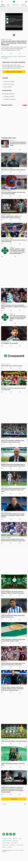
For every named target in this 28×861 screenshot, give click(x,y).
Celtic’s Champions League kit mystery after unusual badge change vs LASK (13, 640)
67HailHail (3, 303)
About (10, 838)
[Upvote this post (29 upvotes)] (2, 794)
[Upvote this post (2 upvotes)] (2, 256)
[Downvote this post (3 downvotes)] (11, 595)
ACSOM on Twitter (9, 96)
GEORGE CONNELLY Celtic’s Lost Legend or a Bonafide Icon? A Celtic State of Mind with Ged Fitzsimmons (17, 251)
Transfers (23, 5)
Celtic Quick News (5, 341)
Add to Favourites (9, 84)
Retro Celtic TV (14, 842)
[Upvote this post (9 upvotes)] (2, 368)
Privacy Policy (5, 845)
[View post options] (26, 140)
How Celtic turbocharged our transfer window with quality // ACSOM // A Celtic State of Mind (18, 318)
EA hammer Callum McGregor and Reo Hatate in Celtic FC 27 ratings (18, 143)
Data (20, 838)
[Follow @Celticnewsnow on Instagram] (14, 834)
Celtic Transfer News (6, 840)
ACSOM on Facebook (10, 99)
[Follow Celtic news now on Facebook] (10, 834)
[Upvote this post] (10, 53)
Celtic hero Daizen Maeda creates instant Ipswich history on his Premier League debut (13, 539)
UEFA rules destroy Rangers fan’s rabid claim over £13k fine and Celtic (13, 193)
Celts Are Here (4, 168)
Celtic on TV (15, 5)
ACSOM (3, 39)
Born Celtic (12, 140)
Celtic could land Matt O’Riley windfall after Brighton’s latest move (13, 616)
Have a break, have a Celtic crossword (11, 365)
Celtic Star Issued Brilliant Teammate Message (14, 741)
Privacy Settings (19, 845)
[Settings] (26, 2)
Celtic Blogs (15, 840)
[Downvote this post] (19, 53)
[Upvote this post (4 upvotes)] (2, 220)
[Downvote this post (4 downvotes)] (11, 794)
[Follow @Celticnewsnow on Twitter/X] (7, 834)
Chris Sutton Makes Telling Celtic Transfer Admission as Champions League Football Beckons (12, 515)
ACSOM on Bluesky (9, 94)
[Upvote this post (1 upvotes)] (2, 172)
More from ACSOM (9, 81)
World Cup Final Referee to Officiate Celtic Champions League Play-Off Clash (12, 441)
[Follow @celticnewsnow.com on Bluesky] (3, 834)
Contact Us (9, 847)
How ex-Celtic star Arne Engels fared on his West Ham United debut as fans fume (13, 664)
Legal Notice (12, 845)
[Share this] (2, 53)
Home (2, 5)
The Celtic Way (4, 238)
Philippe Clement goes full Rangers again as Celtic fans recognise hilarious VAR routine (13, 465)
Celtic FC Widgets (6, 842)
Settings (4, 847)
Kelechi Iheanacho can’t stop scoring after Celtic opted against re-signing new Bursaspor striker (14, 306)
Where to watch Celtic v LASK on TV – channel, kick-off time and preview (11, 216)
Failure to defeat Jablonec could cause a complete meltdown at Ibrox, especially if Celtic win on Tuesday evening (12, 688)
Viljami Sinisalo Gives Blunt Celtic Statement (13, 169)
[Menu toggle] (2, 2)
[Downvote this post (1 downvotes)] (11, 196)
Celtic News (4, 838)
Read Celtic (3, 685)
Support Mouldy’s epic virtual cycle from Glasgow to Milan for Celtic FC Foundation (12, 592)
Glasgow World (4, 486)
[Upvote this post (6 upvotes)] (2, 595)
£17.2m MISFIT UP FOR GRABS (9, 343)
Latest (8, 5)
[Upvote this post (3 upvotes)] (2, 692)
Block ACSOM (8, 87)
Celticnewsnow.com (6, 850)
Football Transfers (5, 762)
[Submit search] (25, 804)
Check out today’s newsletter (14, 71)
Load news (14, 799)
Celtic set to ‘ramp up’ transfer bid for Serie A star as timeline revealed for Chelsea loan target (13, 490)
